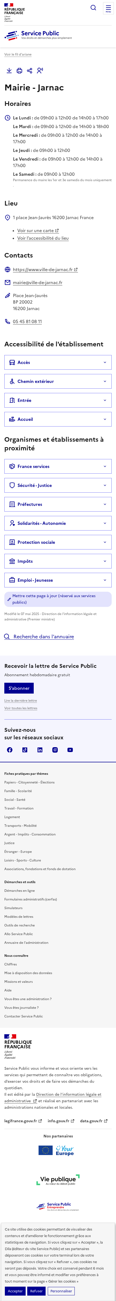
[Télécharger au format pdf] (9, 71)
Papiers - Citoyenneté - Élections (29, 782)
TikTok (24, 749)
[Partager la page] (30, 71)
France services (33, 466)
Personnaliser (61, 1291)
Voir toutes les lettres (20, 708)
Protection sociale (36, 542)
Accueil (25, 419)
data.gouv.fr (91, 1121)
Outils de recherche (19, 925)
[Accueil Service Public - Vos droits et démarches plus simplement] (39, 41)
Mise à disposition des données (28, 973)
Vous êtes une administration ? (28, 999)
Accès (24, 362)
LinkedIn (40, 749)
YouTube (70, 749)
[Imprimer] (19, 71)
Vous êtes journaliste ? (21, 1007)
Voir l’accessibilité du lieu (43, 238)
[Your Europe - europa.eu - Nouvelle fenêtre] (58, 1150)
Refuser (36, 1291)
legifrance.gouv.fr (20, 1121)
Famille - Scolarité (18, 791)
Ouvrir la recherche (93, 7)
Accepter (15, 1291)
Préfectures (30, 504)
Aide (8, 990)
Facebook (9, 749)
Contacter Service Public (23, 1016)
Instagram (55, 749)
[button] (40, 71)
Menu (108, 12)
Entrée (24, 400)
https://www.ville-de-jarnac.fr (43, 269)
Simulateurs (13, 908)
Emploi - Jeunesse (35, 580)
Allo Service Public (18, 934)
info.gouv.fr (58, 1121)
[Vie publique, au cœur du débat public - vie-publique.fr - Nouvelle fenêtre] (58, 1181)
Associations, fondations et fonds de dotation (40, 869)
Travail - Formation (18, 808)
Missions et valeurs (18, 981)
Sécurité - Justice (35, 485)
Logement (12, 817)
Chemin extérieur (36, 381)
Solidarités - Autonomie (42, 523)
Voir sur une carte (35, 230)
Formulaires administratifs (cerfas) (30, 899)
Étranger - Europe (18, 851)
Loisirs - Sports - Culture (22, 860)
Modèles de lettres (18, 916)
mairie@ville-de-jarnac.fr (37, 282)
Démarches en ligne (19, 890)
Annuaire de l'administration (26, 942)
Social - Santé (14, 799)
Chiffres (10, 964)
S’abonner (19, 688)
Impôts (25, 561)
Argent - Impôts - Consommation (30, 834)
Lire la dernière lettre (20, 700)
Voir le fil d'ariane (18, 54)
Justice (9, 843)
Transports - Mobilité (20, 825)
